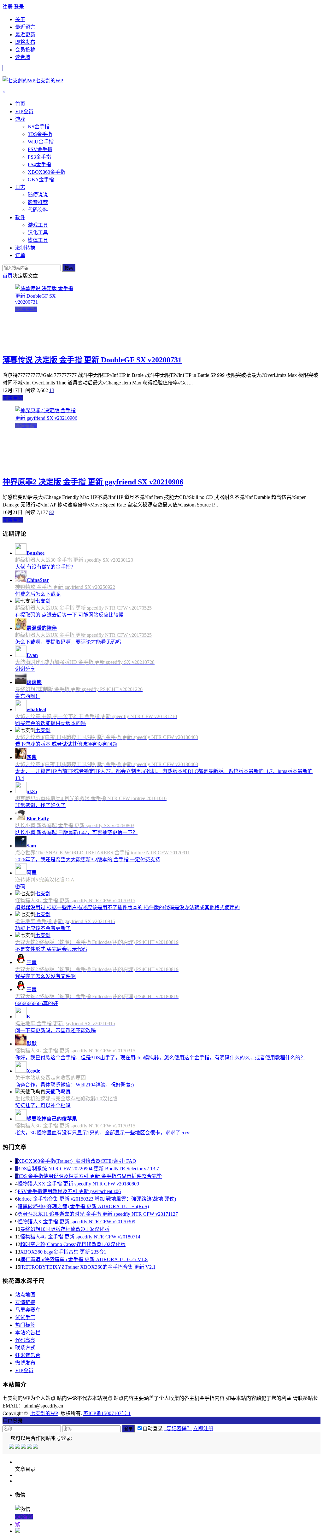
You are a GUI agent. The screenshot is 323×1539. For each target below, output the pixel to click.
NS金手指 (26, 309)
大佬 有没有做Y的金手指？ (45, 567)
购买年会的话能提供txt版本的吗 (50, 723)
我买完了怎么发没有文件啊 (45, 976)
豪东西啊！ (27, 696)
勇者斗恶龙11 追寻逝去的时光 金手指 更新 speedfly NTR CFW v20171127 (98, 1214)
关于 (20, 19)
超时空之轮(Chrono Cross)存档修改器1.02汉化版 (73, 1244)
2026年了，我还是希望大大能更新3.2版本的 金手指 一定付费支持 (87, 859)
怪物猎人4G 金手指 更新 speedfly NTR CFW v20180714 (80, 1236)
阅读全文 (13, 398)
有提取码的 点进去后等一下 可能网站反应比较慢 (69, 614)
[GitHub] (36, 1447)
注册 (8, 6)
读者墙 (22, 57)
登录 (19, 6)
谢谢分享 (25, 669)
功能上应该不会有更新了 (43, 928)
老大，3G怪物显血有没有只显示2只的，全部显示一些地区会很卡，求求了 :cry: (103, 1132)
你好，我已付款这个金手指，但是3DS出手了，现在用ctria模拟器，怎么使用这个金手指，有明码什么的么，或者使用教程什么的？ (160, 1057)
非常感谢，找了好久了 (40, 805)
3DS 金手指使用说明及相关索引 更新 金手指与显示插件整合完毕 (90, 1176)
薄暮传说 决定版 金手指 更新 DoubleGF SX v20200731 (92, 360)
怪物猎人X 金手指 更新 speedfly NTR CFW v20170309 (76, 1221)
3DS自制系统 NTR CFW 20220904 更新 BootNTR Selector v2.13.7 (88, 1168)
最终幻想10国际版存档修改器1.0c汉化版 (64, 1229)
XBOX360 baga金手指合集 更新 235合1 (63, 1252)
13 (51, 390)
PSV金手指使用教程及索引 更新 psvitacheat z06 (69, 1191)
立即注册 (203, 1428)
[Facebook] (18, 1447)
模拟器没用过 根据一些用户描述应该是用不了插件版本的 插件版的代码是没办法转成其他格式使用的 (127, 907)
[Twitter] (24, 1447)
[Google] (30, 1447)
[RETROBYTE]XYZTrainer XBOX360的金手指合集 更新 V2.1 (88, 1267)
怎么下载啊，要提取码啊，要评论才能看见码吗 (68, 642)
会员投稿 (25, 49)
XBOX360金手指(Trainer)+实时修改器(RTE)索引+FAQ (77, 1161)
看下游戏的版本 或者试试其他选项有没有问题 (66, 744)
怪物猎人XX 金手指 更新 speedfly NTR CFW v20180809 (78, 1183)
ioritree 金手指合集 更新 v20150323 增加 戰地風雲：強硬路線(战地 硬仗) (97, 1199)
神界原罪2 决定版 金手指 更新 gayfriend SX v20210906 (93, 482)
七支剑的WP (44, 1413)
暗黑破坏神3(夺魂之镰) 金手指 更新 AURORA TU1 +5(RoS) (83, 1206)
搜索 (69, 268)
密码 (20, 886)
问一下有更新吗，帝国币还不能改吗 (55, 1030)
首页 (8, 275)
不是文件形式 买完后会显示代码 (51, 949)
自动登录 (153, 1428)
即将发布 (25, 42)
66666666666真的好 (36, 1003)
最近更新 (25, 34)
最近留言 (25, 27)
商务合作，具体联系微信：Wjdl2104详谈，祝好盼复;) (74, 1084)
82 (51, 512)
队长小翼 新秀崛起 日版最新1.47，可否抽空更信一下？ (76, 832)
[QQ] (12, 1447)
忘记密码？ (178, 1428)
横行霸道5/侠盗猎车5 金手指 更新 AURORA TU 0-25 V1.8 (84, 1259)
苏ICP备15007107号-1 (107, 1413)
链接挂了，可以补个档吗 (43, 1105)
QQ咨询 (24, 1516)
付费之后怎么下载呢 (38, 594)
